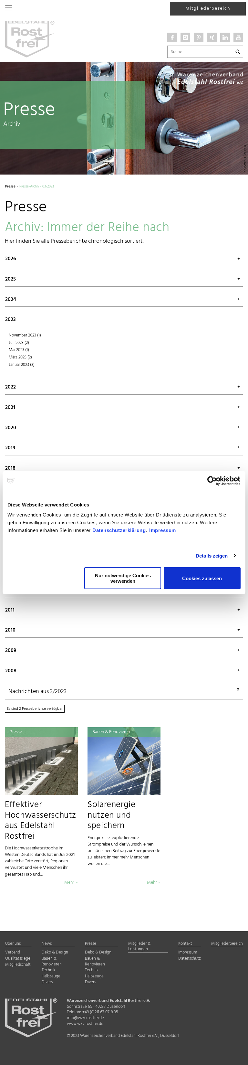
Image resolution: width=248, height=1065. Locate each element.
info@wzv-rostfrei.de (85, 1018)
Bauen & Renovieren (52, 961)
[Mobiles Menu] (8, 8)
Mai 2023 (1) (19, 350)
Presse (90, 944)
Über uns (13, 944)
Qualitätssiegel (18, 959)
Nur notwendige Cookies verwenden (123, 578)
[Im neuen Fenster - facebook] (172, 37)
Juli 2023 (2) (19, 343)
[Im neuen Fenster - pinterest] (198, 37)
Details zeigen (212, 555)
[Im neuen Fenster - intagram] (185, 37)
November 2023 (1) (25, 335)
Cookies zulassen (202, 578)
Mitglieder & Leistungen (139, 947)
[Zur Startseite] (30, 38)
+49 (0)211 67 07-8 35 (100, 1012)
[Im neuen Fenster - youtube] (238, 37)
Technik (48, 970)
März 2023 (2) (20, 357)
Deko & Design (55, 953)
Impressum (162, 530)
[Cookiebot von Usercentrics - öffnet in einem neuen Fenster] (212, 480)
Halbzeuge (51, 977)
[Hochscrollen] (235, 1054)
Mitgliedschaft (18, 965)
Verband (12, 953)
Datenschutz (189, 959)
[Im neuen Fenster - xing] (212, 37)
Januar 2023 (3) (22, 365)
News (47, 944)
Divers (47, 982)
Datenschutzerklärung (119, 530)
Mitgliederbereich (208, 8)
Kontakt (185, 944)
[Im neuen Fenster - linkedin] (225, 37)
